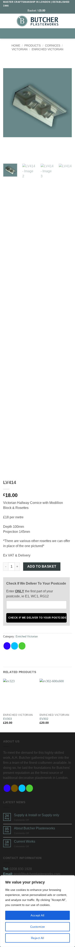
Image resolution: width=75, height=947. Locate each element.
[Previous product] (41, 60)
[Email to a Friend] (22, 646)
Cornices (52, 45)
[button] (38, 11)
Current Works (24, 841)
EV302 (44, 718)
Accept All (37, 915)
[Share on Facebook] (7, 646)
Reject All (37, 938)
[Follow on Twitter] (22, 788)
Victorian (20, 49)
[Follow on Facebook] (7, 788)
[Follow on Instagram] (14, 788)
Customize (37, 926)
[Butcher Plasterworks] (37, 21)
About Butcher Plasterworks (34, 828)
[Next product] (33, 60)
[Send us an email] (29, 788)
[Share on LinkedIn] (37, 645)
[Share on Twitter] (14, 646)
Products (32, 45)
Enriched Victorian (47, 49)
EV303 (7, 718)
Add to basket (41, 566)
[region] (37, 911)
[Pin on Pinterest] (29, 645)
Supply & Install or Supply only (36, 815)
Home (15, 45)
